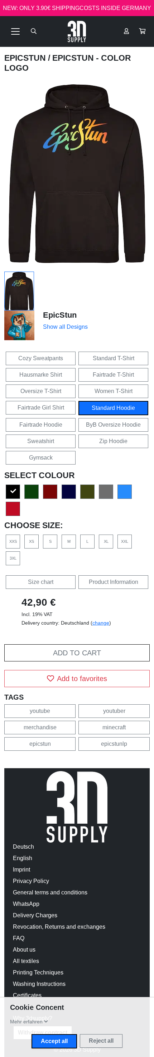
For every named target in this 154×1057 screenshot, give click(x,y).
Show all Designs (65, 327)
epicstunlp (114, 744)
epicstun (40, 744)
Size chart (40, 582)
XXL (124, 541)
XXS (13, 541)
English (22, 858)
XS (31, 541)
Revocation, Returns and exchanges (59, 927)
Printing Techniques (38, 972)
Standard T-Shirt (113, 358)
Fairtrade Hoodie (40, 425)
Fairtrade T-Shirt (113, 375)
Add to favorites (82, 679)
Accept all (54, 1041)
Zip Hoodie (113, 441)
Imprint (21, 870)
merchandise (40, 727)
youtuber (114, 711)
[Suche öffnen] (34, 31)
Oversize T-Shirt (40, 391)
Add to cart (77, 653)
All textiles (26, 961)
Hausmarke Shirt (40, 375)
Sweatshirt (40, 441)
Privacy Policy (31, 881)
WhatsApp (26, 904)
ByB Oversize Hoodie (113, 425)
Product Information (113, 582)
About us (24, 950)
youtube (40, 711)
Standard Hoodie (113, 408)
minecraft (114, 727)
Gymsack (41, 458)
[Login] (126, 31)
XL (106, 541)
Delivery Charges (35, 915)
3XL (13, 558)
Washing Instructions (39, 984)
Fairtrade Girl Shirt (41, 408)
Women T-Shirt (114, 391)
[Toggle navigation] (15, 31)
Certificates (27, 995)
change (100, 623)
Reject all (101, 1041)
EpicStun (26, 58)
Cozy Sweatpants (40, 358)
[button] (142, 31)
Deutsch (23, 847)
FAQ (18, 938)
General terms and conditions (50, 892)
